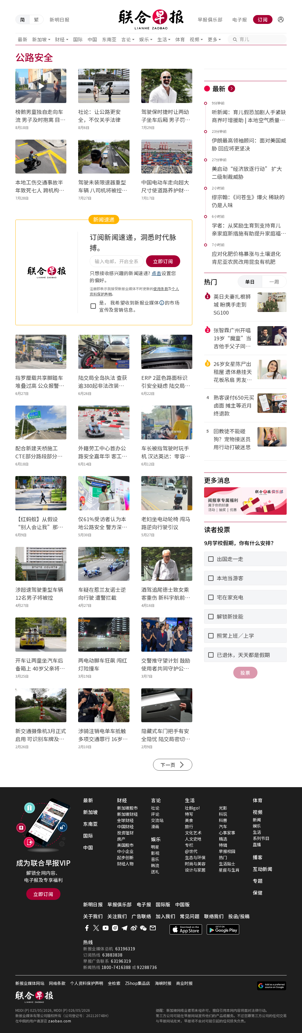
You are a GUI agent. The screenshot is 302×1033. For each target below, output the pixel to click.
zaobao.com (59, 1020)
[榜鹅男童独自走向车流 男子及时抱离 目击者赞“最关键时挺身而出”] (40, 86)
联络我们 (214, 916)
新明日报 (60, 19)
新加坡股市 (127, 808)
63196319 (125, 949)
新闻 (257, 820)
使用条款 (160, 288)
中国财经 (125, 826)
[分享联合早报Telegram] (124, 927)
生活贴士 (227, 864)
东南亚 (109, 39)
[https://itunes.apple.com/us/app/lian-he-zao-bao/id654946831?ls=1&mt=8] (186, 929)
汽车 (223, 826)
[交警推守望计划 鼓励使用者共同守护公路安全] (166, 634)
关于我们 (93, 916)
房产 (121, 839)
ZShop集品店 (137, 983)
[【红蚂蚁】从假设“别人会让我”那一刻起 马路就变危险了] (40, 493)
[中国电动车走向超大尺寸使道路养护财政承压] (166, 157)
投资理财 (125, 833)
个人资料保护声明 (86, 983)
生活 (162, 39)
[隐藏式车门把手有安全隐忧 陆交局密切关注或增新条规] (166, 705)
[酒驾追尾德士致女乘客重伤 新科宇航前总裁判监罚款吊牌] (166, 564)
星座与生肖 (229, 870)
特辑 (223, 845)
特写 (189, 814)
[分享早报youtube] (105, 927)
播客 (257, 857)
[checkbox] (93, 306)
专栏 (189, 845)
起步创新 (125, 857)
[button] (281, 19)
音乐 (155, 859)
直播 (257, 844)
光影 (223, 808)
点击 (156, 273)
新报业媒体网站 (29, 983)
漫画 (155, 826)
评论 (155, 814)
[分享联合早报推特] (96, 927)
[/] (151, 19)
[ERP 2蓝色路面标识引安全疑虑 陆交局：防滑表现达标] (166, 352)
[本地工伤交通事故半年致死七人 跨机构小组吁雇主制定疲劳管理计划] (40, 157)
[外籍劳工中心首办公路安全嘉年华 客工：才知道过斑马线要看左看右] (103, 423)
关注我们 (117, 916)
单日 (250, 281)
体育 (180, 39)
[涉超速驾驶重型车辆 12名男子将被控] (40, 564)
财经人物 (125, 864)
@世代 (191, 851)
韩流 (155, 865)
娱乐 (144, 39)
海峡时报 (163, 983)
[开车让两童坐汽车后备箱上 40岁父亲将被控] (40, 634)
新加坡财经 (127, 814)
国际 (78, 39)
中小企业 (125, 851)
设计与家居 (195, 870)
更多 (212, 39)
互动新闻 (262, 868)
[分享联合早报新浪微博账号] (133, 927)
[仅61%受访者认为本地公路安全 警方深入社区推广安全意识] (103, 493)
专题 (257, 880)
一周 (274, 281)
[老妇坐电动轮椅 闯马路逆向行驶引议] (166, 493)
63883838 (112, 955)
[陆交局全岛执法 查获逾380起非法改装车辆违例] (103, 352)
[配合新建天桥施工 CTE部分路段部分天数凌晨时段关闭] (40, 423)
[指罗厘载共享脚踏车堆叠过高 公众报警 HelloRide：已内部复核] (40, 352)
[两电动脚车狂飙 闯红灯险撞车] (103, 634)
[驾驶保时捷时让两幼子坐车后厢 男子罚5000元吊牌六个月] (166, 86)
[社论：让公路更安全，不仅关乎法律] (103, 86)
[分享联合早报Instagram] (115, 927)
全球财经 (125, 820)
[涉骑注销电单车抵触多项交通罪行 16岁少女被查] (103, 705)
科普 (223, 820)
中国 (92, 39)
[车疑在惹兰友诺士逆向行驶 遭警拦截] (103, 564)
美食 (189, 820)
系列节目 (261, 838)
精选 (223, 839)
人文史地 (193, 839)
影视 (155, 853)
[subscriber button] (280, 19)
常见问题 (189, 916)
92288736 (147, 967)
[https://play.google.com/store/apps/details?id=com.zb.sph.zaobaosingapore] (223, 929)
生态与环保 (195, 857)
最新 (22, 39)
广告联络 (141, 916)
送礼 (155, 872)
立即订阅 (43, 894)
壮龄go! (192, 808)
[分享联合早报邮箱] (152, 927)
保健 (257, 892)
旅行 (189, 826)
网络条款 (57, 983)
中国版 (182, 904)
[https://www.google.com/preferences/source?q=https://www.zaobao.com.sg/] (272, 985)
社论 (155, 808)
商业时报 (184, 983)
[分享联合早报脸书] (86, 927)
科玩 (223, 814)
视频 (194, 39)
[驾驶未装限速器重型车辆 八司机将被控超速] (103, 157)
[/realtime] (231, 88)
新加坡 (39, 39)
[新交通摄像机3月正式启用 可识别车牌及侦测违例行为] (40, 705)
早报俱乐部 (210, 19)
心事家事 (227, 833)
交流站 (157, 820)
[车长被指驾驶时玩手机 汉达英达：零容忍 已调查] (166, 423)
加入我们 (165, 916)
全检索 (114, 983)
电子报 (239, 19)
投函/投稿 (239, 916)
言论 (126, 39)
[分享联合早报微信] (143, 927)
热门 (223, 857)
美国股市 (125, 845)
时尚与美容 (195, 864)
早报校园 (227, 851)
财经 (60, 39)
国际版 (163, 904)
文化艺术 (193, 833)
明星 (155, 847)
